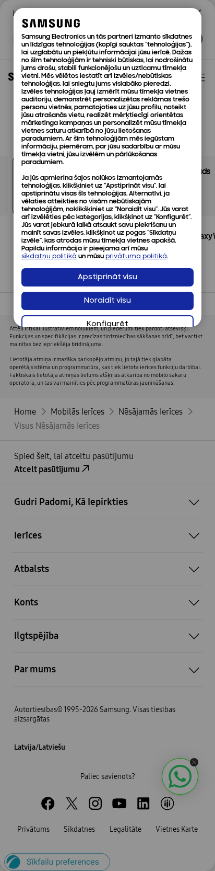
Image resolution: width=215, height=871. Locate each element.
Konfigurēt (107, 324)
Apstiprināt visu (107, 277)
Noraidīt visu (107, 301)
